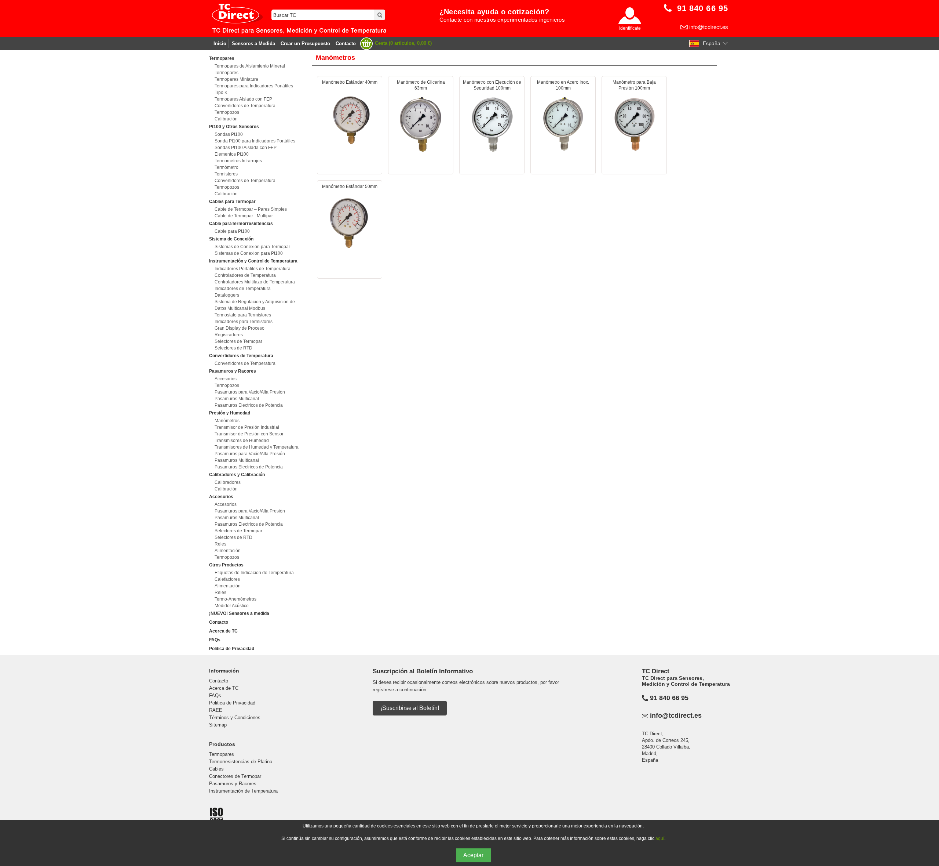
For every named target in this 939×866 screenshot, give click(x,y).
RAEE (215, 710)
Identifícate (630, 28)
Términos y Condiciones (234, 717)
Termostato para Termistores (243, 315)
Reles (220, 544)
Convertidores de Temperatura (245, 105)
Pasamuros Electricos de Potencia (249, 405)
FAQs (214, 639)
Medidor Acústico (232, 605)
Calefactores (227, 579)
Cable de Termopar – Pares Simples (251, 209)
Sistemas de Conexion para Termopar (252, 246)
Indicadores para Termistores (244, 321)
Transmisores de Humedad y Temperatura (257, 447)
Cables (216, 769)
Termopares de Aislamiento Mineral (250, 66)
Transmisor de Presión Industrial (247, 427)
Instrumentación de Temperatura (243, 791)
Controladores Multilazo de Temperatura (255, 282)
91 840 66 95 (669, 698)
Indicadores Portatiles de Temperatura (253, 268)
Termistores (226, 174)
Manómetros (227, 420)
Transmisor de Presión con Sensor (249, 433)
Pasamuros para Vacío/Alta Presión (250, 392)
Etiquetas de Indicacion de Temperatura (254, 572)
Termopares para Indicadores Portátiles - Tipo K (255, 89)
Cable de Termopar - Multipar (244, 215)
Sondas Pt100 (229, 134)
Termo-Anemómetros (235, 599)
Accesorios (226, 378)
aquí (659, 838)
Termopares (226, 72)
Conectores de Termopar (235, 776)
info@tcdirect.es (708, 27)
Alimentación (228, 550)
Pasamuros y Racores (232, 783)
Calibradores (228, 482)
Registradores (229, 334)
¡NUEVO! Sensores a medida (239, 613)
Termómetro (226, 167)
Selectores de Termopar (238, 341)
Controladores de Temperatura (245, 275)
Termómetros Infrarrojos (238, 160)
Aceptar (473, 855)
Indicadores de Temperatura (243, 288)
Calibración (226, 119)
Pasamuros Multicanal (237, 398)
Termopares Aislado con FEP (243, 99)
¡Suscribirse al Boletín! (409, 708)
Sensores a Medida (253, 43)
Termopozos (227, 112)
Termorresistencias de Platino (240, 761)
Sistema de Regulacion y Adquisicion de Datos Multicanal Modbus (255, 305)
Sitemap (218, 725)
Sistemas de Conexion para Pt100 (249, 253)
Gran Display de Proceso (239, 328)
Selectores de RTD (233, 348)
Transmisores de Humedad (242, 440)
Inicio (219, 43)
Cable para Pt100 (232, 231)
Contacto (346, 43)
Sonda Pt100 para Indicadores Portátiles (255, 141)
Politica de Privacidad (231, 648)
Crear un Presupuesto (305, 43)
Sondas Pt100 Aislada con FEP (246, 147)
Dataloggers (227, 295)
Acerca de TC (223, 631)
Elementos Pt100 (232, 154)
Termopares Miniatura (236, 79)
